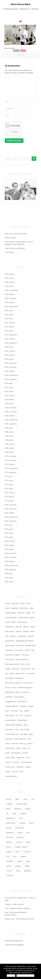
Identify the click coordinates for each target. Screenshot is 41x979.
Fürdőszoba (22, 636)
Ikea (32, 650)
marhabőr (8, 697)
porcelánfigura (10, 720)
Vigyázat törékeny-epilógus (20, 908)
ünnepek (9, 875)
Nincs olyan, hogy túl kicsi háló (16, 234)
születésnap (9, 748)
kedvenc (9, 842)
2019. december (11, 363)
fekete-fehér (10, 631)
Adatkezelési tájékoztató (14, 941)
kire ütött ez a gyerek (13, 683)
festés (32, 631)
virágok (8, 772)
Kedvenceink (25, 669)
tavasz (24, 748)
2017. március (10, 493)
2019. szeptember (11, 375)
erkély (7, 622)
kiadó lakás (9, 678)
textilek (25, 753)
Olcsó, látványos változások (15, 248)
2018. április (9, 440)
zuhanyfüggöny (11, 776)
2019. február (9, 400)
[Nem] (38, 971)
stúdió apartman (20, 739)
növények (14, 711)
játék (28, 664)
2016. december (11, 505)
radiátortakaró (22, 720)
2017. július (8, 476)
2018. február (9, 448)
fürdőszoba (19, 828)
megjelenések (10, 701)
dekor (8, 809)
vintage (27, 767)
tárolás (18, 748)
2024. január (9, 278)
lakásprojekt (9, 692)
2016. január (9, 549)
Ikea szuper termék (12, 664)
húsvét (27, 650)
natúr (7, 711)
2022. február (9, 294)
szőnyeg (22, 743)
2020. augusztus (11, 343)
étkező (13, 622)
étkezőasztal (22, 622)
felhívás (18, 631)
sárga (31, 734)
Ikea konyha (9, 659)
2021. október (10, 302)
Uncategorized (26, 762)
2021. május (9, 315)
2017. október (10, 464)
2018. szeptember (11, 420)
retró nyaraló (24, 729)
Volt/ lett (15, 772)
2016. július (8, 525)
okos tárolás (9, 715)
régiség (23, 856)
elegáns (23, 813)
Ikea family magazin (12, 655)
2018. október (10, 416)
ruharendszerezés (11, 734)
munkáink (23, 706)
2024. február (9, 274)
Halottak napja (30, 645)
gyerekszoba (10, 645)
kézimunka (31, 673)
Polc (21, 715)
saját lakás (23, 734)
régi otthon (9, 729)
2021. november (11, 298)
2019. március (10, 395)
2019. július (9, 383)
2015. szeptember (11, 565)
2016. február (9, 545)
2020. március (10, 351)
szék (29, 739)
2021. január (9, 331)
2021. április (9, 319)
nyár (20, 711)
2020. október (10, 339)
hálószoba (20, 645)
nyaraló (26, 711)
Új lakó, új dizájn (10, 238)
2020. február (10, 355)
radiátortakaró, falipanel (13, 725)
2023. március (10, 282)
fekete (33, 627)
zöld (21, 772)
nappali (30, 706)
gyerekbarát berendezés (25, 641)
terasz (7, 753)
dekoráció (20, 613)
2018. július (9, 428)
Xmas (18, 871)
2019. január (9, 404)
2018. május (9, 436)
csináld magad (10, 613)
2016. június (9, 529)
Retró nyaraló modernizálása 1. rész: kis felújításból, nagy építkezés (19, 243)
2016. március (10, 541)
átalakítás (14, 608)
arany (28, 603)
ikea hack (9, 837)
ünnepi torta (9, 767)
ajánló (17, 799)
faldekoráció (9, 627)
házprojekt (9, 650)
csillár (31, 608)
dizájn (14, 813)
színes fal (14, 743)
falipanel (26, 627)
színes (7, 743)
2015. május (9, 582)
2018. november (11, 412)
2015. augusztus (10, 569)
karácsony (15, 669)
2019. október (10, 371)
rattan (26, 725)
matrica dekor (19, 697)
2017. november (11, 460)
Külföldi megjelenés (25, 687)
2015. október (10, 561)
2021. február (9, 327)
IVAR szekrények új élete (25, 919)
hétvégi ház (19, 650)
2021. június (9, 310)
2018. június (9, 432)
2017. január (9, 501)
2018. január (9, 452)
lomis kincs (25, 692)
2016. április (9, 537)
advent (7, 603)
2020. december (11, 335)
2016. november (11, 509)
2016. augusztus (11, 521)
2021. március (10, 323)
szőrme (30, 743)
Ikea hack (25, 655)
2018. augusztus (11, 424)
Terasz (28, 861)
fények (8, 828)
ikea (27, 833)
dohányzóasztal (11, 617)
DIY (33, 613)
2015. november (10, 557)
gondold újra (9, 641)
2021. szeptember (11, 306)
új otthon (15, 762)
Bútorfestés (23, 608)
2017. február (9, 497)
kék (33, 669)
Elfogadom (11, 975)
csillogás (9, 804)
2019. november (11, 367)
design (28, 613)
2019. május (9, 391)
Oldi (7, 856)
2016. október (10, 513)
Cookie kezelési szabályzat (14, 945)
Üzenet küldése (14, 140)
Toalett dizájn (10, 758)
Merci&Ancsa (22, 701)
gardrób (31, 636)
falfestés (18, 627)
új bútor (8, 762)
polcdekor (27, 715)
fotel (7, 636)
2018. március (10, 444)
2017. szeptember (11, 468)
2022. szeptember (11, 290)
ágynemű (15, 603)
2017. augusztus (11, 472)
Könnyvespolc (28, 683)
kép (6, 673)
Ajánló (22, 603)
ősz (16, 715)
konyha (8, 687)
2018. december (11, 408)
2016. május (9, 533)
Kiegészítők (19, 678)
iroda (23, 664)
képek (11, 673)
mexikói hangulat (11, 706)
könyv (14, 687)
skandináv (9, 739)
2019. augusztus (11, 379)
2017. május (9, 485)
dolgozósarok (23, 617)
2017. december (11, 456)
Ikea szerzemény (22, 659)
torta (27, 758)
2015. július (8, 574)
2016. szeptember (11, 517)
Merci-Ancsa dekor (21, 4)
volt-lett (9, 871)
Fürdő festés (9, 252)
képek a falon (20, 673)
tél (29, 748)
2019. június (9, 387)
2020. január (9, 359)
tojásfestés (20, 758)
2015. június (9, 578)
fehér (21, 818)
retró (17, 729)
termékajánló (16, 753)
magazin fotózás (21, 847)
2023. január (9, 286)
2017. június (9, 480)
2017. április (9, 489)
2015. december (10, 553)
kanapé (8, 669)
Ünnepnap (19, 767)
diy (7, 813)
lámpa (17, 692)
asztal (7, 608)
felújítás (25, 631)
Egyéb (32, 617)
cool (32, 799)
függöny (13, 636)
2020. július (9, 347)
